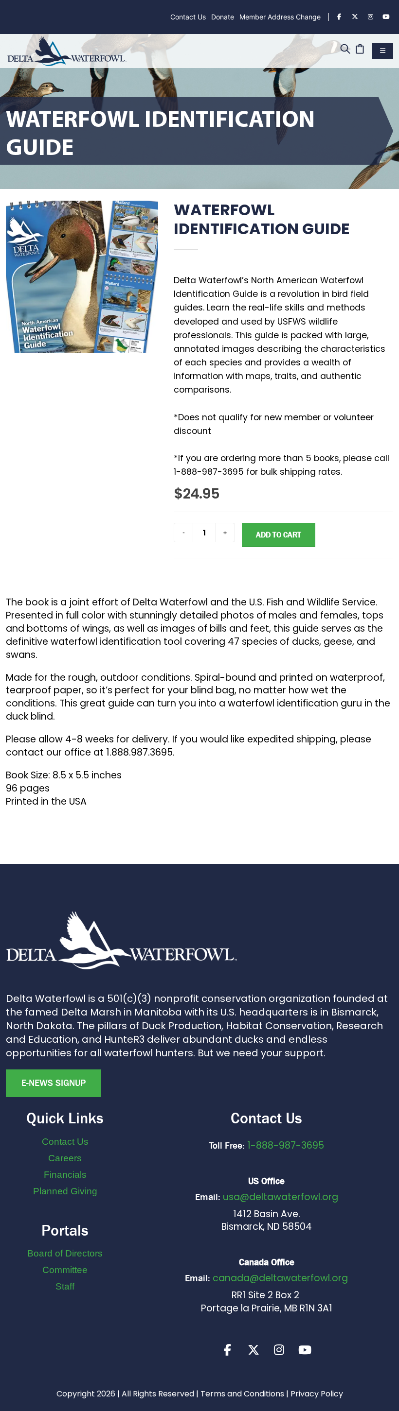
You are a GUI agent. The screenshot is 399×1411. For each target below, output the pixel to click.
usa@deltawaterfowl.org (280, 1197)
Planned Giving (65, 1191)
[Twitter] (355, 17)
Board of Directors (65, 1253)
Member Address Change (280, 17)
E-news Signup (53, 1083)
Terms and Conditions (242, 1393)
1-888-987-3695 (285, 1145)
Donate (222, 17)
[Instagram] (370, 17)
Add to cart (278, 535)
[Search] (345, 49)
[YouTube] (386, 17)
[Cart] (359, 49)
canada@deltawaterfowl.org (280, 1278)
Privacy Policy (316, 1393)
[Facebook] (339, 17)
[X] (253, 1349)
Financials (65, 1175)
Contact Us (188, 17)
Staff (64, 1286)
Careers (65, 1158)
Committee (65, 1270)
